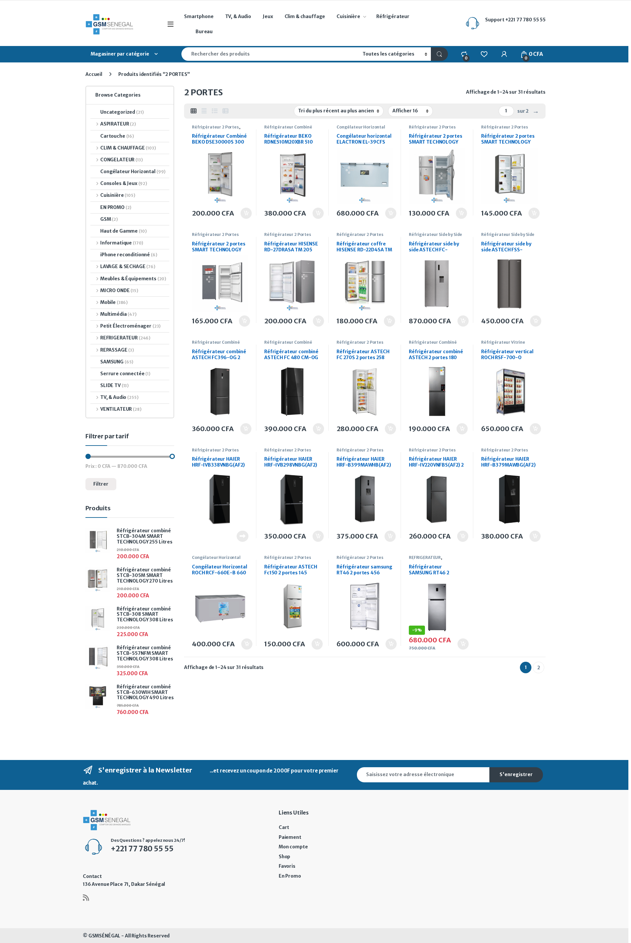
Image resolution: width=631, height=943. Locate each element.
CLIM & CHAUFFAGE (128, 148)
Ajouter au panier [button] (242, 213)
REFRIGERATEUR (425, 557)
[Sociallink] (86, 897)
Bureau (204, 31)
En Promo (290, 876)
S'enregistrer (516, 774)
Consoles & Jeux (123, 183)
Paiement (290, 837)
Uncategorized (122, 112)
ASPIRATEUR (118, 124)
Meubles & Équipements (133, 279)
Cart (284, 827)
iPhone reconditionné (128, 255)
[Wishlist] (484, 54)
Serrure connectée (125, 374)
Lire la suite (242, 536)
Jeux (268, 16)
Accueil (93, 74)
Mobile (114, 302)
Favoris (287, 866)
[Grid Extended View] (204, 111)
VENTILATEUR (121, 409)
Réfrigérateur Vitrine (503, 342)
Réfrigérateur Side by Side (435, 234)
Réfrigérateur (392, 16)
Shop (284, 857)
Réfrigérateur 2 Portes (215, 127)
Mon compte (293, 847)
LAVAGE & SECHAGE (127, 266)
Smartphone (199, 16)
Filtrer (100, 484)
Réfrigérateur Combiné (288, 127)
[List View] (215, 111)
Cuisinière (348, 16)
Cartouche (117, 136)
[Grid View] (194, 111)
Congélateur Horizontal (361, 127)
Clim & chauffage (305, 16)
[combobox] (270, 54)
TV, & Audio (238, 16)
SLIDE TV (114, 385)
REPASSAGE (117, 350)
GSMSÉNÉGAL (104, 936)
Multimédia (118, 314)
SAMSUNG (116, 362)
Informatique (121, 243)
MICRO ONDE (119, 290)
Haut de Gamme (123, 231)
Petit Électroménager (130, 326)
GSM (109, 219)
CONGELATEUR (121, 160)
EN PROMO (115, 207)
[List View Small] (225, 111)
